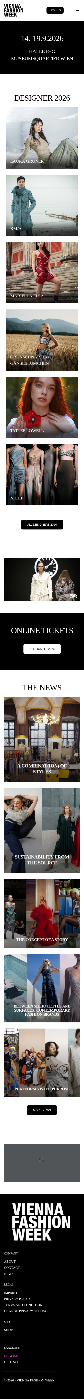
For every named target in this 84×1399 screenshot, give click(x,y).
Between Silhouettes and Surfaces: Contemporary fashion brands (42, 1010)
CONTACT (12, 1267)
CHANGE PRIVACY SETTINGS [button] (27, 1311)
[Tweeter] (14, 1389)
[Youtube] (20, 1389)
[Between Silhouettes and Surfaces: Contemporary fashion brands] (42, 988)
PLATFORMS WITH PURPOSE (42, 1089)
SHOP (8, 1330)
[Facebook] (7, 1389)
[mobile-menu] (75, 10)
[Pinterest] (40, 1389)
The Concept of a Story (42, 939)
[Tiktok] (46, 1389)
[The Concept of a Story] (42, 913)
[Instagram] (27, 1389)
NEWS (8, 1274)
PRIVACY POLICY (17, 1299)
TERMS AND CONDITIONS (24, 1305)
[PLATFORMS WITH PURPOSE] (42, 1063)
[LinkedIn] (33, 1389)
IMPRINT (11, 1292)
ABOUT (10, 1261)
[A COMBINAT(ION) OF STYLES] (42, 739)
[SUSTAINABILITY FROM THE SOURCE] (42, 830)
